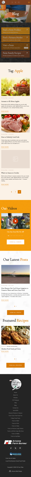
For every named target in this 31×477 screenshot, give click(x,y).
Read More (5, 111)
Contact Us (15, 408)
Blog (15, 405)
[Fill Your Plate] (3, 2)
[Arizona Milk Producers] (15, 454)
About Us (15, 395)
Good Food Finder (20, 461)
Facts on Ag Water (15, 436)
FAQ (15, 402)
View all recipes (15, 365)
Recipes (16, 397)
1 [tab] (8, 235)
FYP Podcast (15, 400)
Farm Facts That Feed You (15, 415)
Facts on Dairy (15, 426)
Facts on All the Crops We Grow (15, 431)
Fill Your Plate (19, 467)
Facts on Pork (15, 423)
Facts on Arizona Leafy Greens (15, 428)
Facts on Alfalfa (15, 433)
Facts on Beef (15, 420)
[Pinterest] (18, 2)
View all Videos (15, 242)
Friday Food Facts (15, 418)
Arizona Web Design (17, 471)
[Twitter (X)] (15, 2)
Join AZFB (15, 410)
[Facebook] (12, 2)
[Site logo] (15, 384)
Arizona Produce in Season (15, 413)
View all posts (15, 312)
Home (15, 392)
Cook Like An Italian (11, 458)
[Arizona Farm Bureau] (15, 442)
